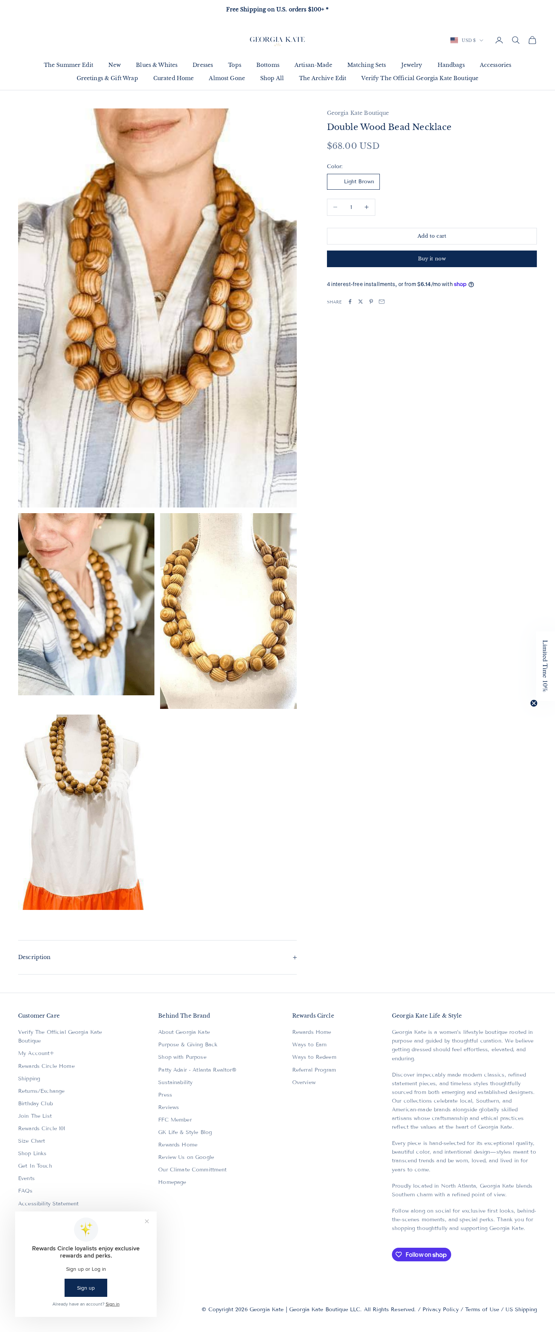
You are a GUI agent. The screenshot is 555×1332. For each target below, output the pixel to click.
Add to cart (432, 236)
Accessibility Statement (48, 1204)
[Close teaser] (534, 703)
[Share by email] (382, 302)
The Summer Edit (68, 65)
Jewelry (411, 65)
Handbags (451, 65)
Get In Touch (35, 1166)
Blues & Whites (156, 65)
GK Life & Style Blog (185, 1132)
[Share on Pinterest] (371, 302)
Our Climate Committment (192, 1169)
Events (26, 1178)
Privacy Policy (440, 1309)
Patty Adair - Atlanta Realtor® (197, 1070)
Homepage (172, 1182)
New (114, 65)
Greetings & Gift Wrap (107, 78)
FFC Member (174, 1120)
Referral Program (314, 1070)
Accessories (496, 65)
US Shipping (521, 1309)
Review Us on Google (186, 1157)
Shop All (272, 78)
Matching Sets (366, 65)
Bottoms (267, 65)
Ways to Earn (309, 1044)
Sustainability (175, 1082)
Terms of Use (482, 1309)
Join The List (35, 1116)
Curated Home (173, 78)
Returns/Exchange (41, 1091)
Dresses (203, 65)
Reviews (168, 1107)
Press (165, 1095)
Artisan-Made (313, 65)
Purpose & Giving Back (187, 1044)
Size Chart (31, 1141)
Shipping (29, 1078)
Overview (304, 1082)
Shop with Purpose (182, 1057)
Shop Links (32, 1153)
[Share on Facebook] (350, 302)
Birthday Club (35, 1103)
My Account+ (36, 1053)
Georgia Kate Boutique (358, 113)
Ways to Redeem (314, 1057)
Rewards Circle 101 (41, 1128)
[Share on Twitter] (361, 302)
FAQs (25, 1191)
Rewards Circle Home (46, 1066)
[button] (545, 666)
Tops (234, 65)
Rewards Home (177, 1145)
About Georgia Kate (184, 1032)
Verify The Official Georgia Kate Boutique (419, 78)
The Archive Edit (322, 78)
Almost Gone (227, 78)
